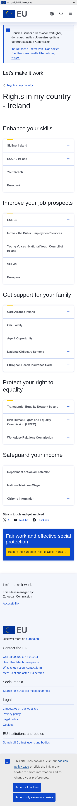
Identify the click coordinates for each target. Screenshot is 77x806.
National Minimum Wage (23, 485)
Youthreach (15, 172)
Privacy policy (12, 713)
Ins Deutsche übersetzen (27, 48)
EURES (12, 219)
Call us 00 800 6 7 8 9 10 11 (20, 656)
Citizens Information (20, 498)
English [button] (52, 13)
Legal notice (10, 719)
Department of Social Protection (28, 472)
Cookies (8, 724)
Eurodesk (13, 185)
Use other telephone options (21, 662)
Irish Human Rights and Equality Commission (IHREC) (29, 422)
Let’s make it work (17, 585)
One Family (14, 325)
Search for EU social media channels (26, 690)
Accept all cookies (26, 787)
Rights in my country (20, 85)
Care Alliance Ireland (21, 311)
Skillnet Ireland (17, 145)
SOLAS (12, 264)
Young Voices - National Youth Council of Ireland (35, 248)
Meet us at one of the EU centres (23, 673)
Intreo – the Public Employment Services (34, 233)
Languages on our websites (20, 708)
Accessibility (11, 603)
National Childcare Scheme (25, 351)
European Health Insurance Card (29, 365)
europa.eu (32, 638)
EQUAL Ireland (17, 158)
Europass (13, 277)
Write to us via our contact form (22, 667)
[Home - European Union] (25, 14)
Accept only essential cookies (34, 797)
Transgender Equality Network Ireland (32, 406)
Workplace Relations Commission (30, 437)
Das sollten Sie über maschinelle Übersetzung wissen (35, 53)
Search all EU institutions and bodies (26, 742)
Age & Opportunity (20, 338)
